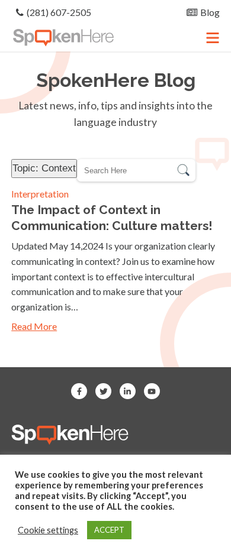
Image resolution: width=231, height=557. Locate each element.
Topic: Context (44, 168)
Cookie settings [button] (48, 530)
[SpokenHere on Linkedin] (128, 391)
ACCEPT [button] (109, 530)
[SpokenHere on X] (103, 391)
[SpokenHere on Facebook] (79, 391)
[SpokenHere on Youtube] (152, 391)
